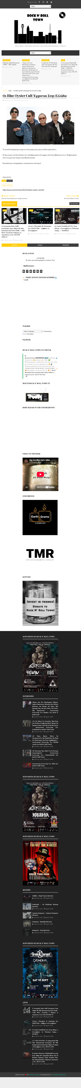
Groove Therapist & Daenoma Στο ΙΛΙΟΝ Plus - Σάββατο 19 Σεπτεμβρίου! (39, 228)
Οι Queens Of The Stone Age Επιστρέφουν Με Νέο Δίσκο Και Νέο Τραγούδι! (49, 64)
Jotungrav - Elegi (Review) (40, 930)
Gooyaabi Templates (58, 1074)
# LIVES (9, 181)
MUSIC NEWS (6, 60)
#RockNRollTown (30, 372)
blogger (14, 245)
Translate (30, 334)
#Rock (46, 372)
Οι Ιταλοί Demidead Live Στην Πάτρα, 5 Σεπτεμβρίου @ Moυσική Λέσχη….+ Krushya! (67, 228)
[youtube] (51, 2)
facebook (66, 245)
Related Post (9, 204)
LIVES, (27, 100)
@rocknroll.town (30, 358)
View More (75, 203)
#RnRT (54, 370)
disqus (40, 245)
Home (4, 91)
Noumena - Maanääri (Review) (42, 922)
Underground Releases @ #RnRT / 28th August (11, 64)
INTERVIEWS (26, 60)
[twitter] (47, 2)
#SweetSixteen (39, 372)
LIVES (63, 60)
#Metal (51, 372)
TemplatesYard (34, 1074)
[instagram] (43, 2)
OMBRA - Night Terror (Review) (42, 896)
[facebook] (39, 2)
